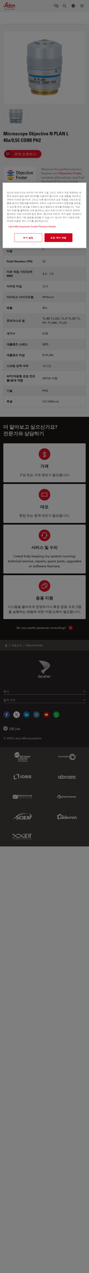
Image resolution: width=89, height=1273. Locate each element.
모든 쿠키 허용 (58, 237)
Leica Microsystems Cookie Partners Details (32, 226)
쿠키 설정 (28, 237)
